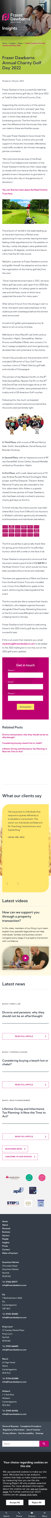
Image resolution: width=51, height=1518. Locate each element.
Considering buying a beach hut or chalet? (22, 743)
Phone (11, 693)
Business (6, 1232)
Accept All (15, 1502)
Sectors (5, 1235)
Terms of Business (10, 1426)
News (20, 43)
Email (10, 682)
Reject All (36, 1502)
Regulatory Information (14, 1429)
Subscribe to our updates (18, 1156)
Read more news (13, 1149)
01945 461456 (12, 1410)
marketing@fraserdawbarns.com (18, 643)
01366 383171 (11, 1282)
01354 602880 (12, 1378)
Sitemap (39, 1433)
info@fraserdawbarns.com (14, 1285)
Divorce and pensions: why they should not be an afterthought (23, 1014)
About (5, 1225)
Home (4, 43)
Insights (12, 43)
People (5, 1239)
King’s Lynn (7, 1326)
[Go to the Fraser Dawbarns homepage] (25, 18)
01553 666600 (12, 1346)
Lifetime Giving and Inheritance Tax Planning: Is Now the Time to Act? (24, 1112)
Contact (6, 1249)
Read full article (24, 1036)
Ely (3, 1294)
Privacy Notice (9, 1433)
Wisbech (6, 1391)
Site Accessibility (26, 1433)
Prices (5, 1246)
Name (10, 670)
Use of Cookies (33, 1429)
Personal (6, 1228)
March (5, 1359)
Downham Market (10, 1262)
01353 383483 (12, 1314)
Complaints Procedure (30, 1426)
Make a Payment (10, 1253)
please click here (28, 1494)
